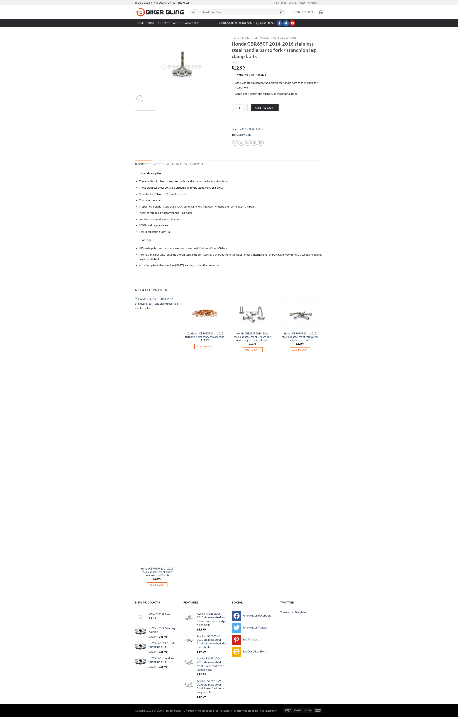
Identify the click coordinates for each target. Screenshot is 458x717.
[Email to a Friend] (248, 143)
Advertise (313, 2)
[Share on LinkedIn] (261, 143)
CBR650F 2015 (243, 134)
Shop (283, 2)
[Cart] (321, 12)
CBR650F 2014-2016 (284, 37)
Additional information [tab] (170, 164)
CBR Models (262, 37)
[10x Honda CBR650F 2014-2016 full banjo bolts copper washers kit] (205, 313)
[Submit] (281, 12)
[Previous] (141, 69)
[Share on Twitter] (241, 143)
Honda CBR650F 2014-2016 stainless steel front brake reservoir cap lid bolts (157, 572)
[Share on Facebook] (235, 143)
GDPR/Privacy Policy (168, 710)
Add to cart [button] (157, 585)
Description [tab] (143, 164)
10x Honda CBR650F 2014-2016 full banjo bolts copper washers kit (204, 335)
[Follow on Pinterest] (292, 23)
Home (276, 2)
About (302, 2)
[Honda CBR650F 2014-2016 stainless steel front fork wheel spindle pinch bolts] (300, 313)
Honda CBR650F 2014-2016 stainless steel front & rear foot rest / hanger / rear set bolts (252, 337)
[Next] (220, 69)
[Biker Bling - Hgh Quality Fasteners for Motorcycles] (160, 12)
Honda (246, 37)
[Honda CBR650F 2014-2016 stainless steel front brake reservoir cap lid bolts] (157, 431)
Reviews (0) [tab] (196, 164)
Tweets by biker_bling (293, 612)
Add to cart (265, 107)
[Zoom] (139, 98)
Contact (292, 2)
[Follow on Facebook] (279, 23)
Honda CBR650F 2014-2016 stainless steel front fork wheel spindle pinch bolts (300, 337)
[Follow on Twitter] (286, 23)
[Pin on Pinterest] (254, 143)
